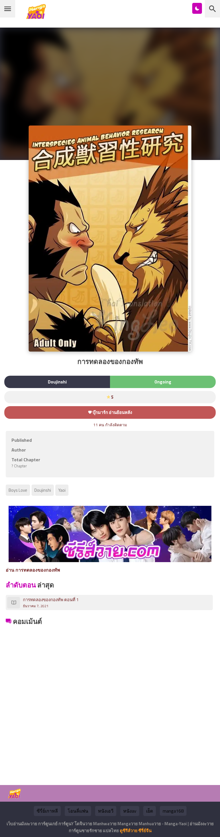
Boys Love (18, 490)
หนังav (129, 810)
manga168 (173, 810)
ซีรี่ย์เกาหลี (47, 810)
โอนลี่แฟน (78, 810)
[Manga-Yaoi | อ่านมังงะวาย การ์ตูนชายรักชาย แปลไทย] (37, 17)
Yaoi (62, 490)
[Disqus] (110, 699)
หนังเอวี (105, 810)
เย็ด (149, 810)
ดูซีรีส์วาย (129, 830)
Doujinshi (42, 490)
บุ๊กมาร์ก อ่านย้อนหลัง (112, 412)
